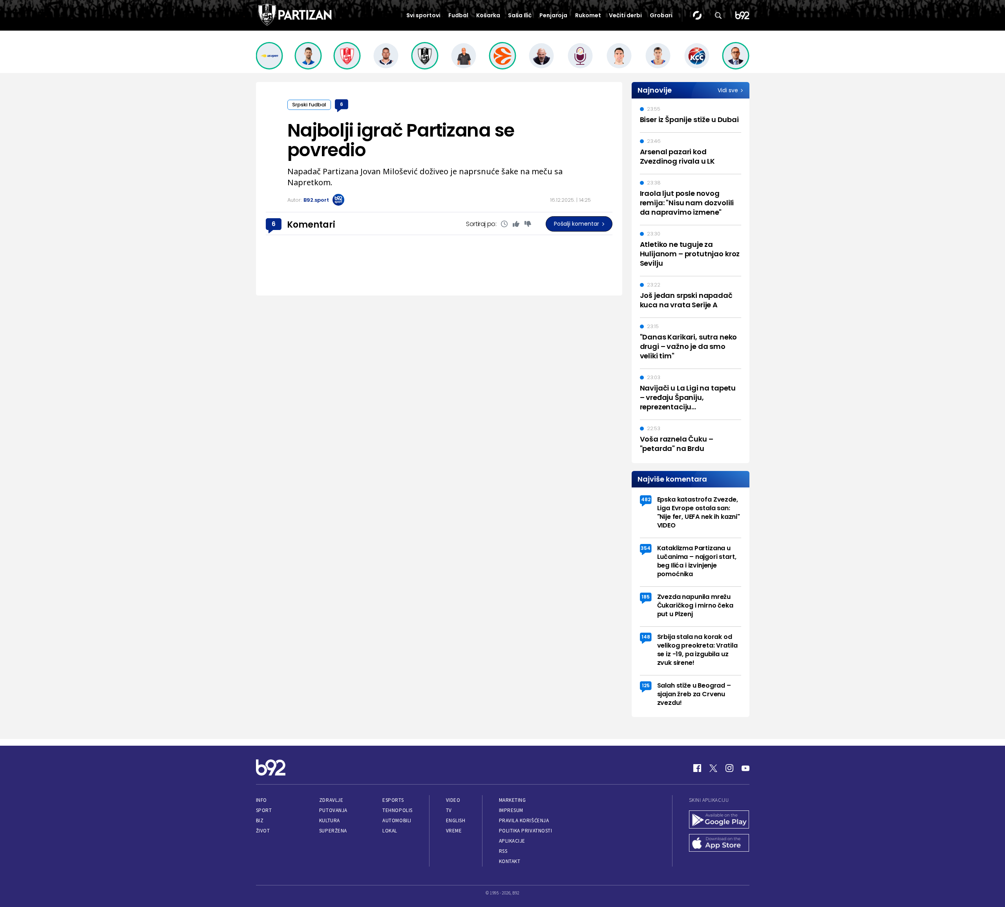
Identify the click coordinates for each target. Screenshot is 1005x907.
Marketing (512, 800)
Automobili (396, 820)
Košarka (488, 15)
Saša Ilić (520, 15)
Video (453, 800)
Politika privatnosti (525, 830)
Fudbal (458, 15)
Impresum (511, 810)
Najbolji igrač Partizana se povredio (400, 140)
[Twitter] (713, 768)
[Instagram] (729, 768)
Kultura (329, 820)
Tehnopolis (397, 810)
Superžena (333, 830)
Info (261, 800)
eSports (393, 800)
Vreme (454, 830)
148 (645, 636)
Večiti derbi (625, 15)
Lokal (389, 830)
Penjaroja (553, 15)
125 (646, 685)
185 (645, 596)
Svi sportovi (423, 15)
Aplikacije (512, 841)
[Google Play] (719, 820)
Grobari (661, 15)
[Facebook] (697, 768)
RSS (503, 851)
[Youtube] (745, 768)
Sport (264, 810)
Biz (260, 820)
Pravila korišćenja (524, 820)
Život (263, 830)
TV (449, 810)
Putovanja (333, 810)
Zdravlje (331, 800)
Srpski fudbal (309, 104)
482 (646, 499)
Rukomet (588, 15)
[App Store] (719, 844)
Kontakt (510, 861)
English (456, 820)
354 (646, 548)
